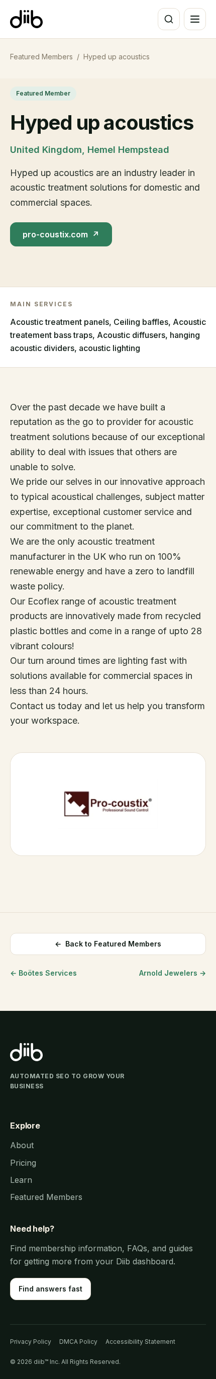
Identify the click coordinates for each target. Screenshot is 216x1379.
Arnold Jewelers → (172, 973)
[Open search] (169, 19)
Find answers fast (50, 1288)
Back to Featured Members (108, 943)
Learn (21, 1180)
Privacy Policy (30, 1341)
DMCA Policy (78, 1341)
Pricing (23, 1163)
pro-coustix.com (61, 234)
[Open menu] (195, 19)
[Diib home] (26, 19)
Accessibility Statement (140, 1341)
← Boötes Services (43, 973)
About (22, 1145)
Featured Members (41, 56)
